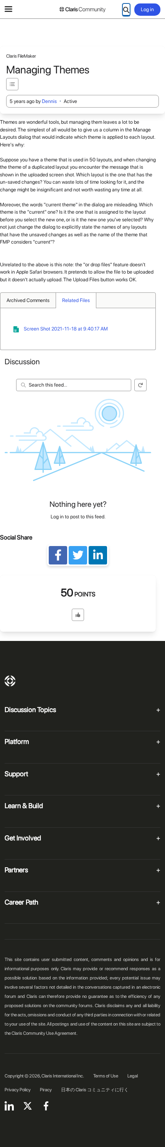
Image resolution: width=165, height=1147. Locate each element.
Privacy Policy (18, 1089)
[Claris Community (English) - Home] (82, 9)
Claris (10, 681)
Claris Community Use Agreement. (45, 1033)
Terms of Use (105, 1076)
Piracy (46, 1089)
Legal (132, 1076)
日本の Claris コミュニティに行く (95, 1089)
